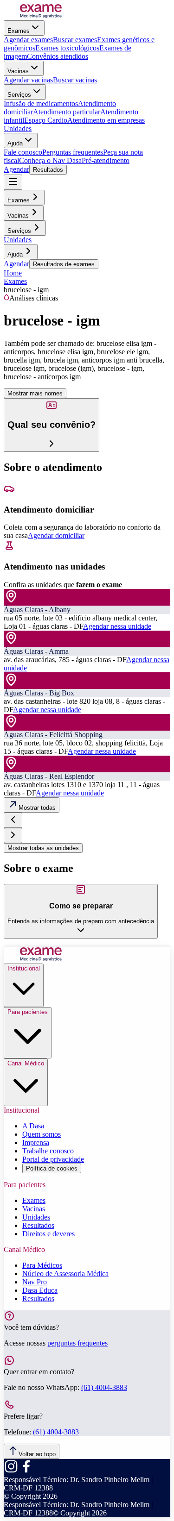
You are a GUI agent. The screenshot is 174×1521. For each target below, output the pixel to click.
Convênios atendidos (57, 56)
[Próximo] (13, 835)
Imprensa (35, 1142)
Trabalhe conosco (48, 1151)
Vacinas (18, 71)
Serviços (19, 94)
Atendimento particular (66, 112)
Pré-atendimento (105, 160)
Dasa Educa (40, 1290)
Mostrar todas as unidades (43, 848)
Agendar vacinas (28, 80)
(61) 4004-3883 (104, 1387)
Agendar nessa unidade (117, 626)
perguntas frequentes (77, 1343)
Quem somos (41, 1134)
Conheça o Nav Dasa (50, 160)
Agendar (16, 169)
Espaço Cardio (45, 120)
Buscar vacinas (75, 80)
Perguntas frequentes (72, 152)
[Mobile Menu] (13, 182)
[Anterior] (13, 820)
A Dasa (33, 1126)
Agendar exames (28, 40)
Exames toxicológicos (67, 48)
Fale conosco (23, 152)
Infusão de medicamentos (41, 103)
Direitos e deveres (48, 1234)
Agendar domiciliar (56, 535)
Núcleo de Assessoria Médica (65, 1273)
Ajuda (15, 143)
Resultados (48, 169)
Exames (18, 30)
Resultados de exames (64, 264)
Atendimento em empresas (106, 120)
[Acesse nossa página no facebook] (26, 1471)
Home (13, 273)
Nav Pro (34, 1282)
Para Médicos (42, 1265)
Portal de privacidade (53, 1159)
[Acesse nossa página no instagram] (11, 1471)
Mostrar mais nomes (35, 393)
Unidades (18, 128)
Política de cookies (51, 1168)
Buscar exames (75, 40)
